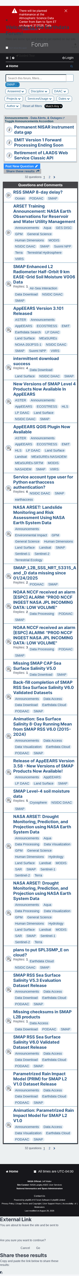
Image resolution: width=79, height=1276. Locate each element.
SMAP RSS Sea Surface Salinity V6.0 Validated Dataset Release (37, 1042)
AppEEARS (23, 326)
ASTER (20, 320)
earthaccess (24, 499)
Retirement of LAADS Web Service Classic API (41, 155)
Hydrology (56, 857)
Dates (63, 98)
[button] (49, 177)
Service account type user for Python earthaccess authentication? (43, 482)
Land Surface (25, 338)
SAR (18, 869)
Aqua (47, 228)
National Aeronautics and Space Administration (40, 1188)
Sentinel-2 (42, 554)
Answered (14, 91)
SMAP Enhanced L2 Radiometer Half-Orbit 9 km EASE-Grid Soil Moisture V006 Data (44, 274)
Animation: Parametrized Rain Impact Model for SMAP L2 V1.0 (43, 1115)
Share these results (20, 171)
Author (11, 106)
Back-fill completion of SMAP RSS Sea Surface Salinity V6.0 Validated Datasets (43, 687)
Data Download (26, 294)
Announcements (27, 228)
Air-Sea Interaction (43, 288)
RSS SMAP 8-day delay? (38, 192)
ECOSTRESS (47, 326)
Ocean (20, 198)
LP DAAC (52, 332)
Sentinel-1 (22, 554)
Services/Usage (38, 98)
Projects (12, 98)
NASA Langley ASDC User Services (46, 1185)
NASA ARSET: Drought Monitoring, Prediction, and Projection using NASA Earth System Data (42, 824)
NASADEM (23, 469)
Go (38, 1248)
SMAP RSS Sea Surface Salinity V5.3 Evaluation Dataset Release (37, 980)
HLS (65, 406)
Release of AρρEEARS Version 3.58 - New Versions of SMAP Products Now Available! (43, 766)
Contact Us (39, 1196)
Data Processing (42, 614)
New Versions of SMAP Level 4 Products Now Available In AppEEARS (44, 389)
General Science (39, 234)
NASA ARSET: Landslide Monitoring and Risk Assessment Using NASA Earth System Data (39, 515)
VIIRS (19, 259)
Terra (19, 252)
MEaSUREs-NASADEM (49, 457)
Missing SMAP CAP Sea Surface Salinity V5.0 (37, 666)
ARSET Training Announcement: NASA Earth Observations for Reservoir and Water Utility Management (44, 214)
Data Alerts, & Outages (46, 118)
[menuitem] (67, 57)
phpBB (28, 1200)
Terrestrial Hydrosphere (44, 252)
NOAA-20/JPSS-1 (28, 344)
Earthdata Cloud (54, 705)
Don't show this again (18, 48)
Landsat (21, 457)
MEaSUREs (48, 338)
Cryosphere (38, 802)
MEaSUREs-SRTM (29, 463)
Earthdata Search (28, 332)
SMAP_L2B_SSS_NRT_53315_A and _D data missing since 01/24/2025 (44, 573)
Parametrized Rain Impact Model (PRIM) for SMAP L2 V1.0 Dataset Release (40, 1079)
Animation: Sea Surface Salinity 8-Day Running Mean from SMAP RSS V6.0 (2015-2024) (42, 726)
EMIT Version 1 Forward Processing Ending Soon (38, 142)
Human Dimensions (29, 240)
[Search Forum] (71, 76)
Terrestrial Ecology (28, 560)
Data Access (53, 699)
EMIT (66, 326)
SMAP (52, 198)
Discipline (38, 91)
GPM (19, 234)
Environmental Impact (31, 535)
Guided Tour (27, 55)
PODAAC (36, 198)
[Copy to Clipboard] (1, 1273)
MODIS (54, 240)
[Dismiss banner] (65, 11)
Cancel (25, 1248)
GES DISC (64, 228)
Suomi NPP (62, 246)
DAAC (58, 91)
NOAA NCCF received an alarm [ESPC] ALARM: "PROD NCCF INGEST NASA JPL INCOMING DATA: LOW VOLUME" (44, 599)
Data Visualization (28, 747)
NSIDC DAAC (25, 246)
